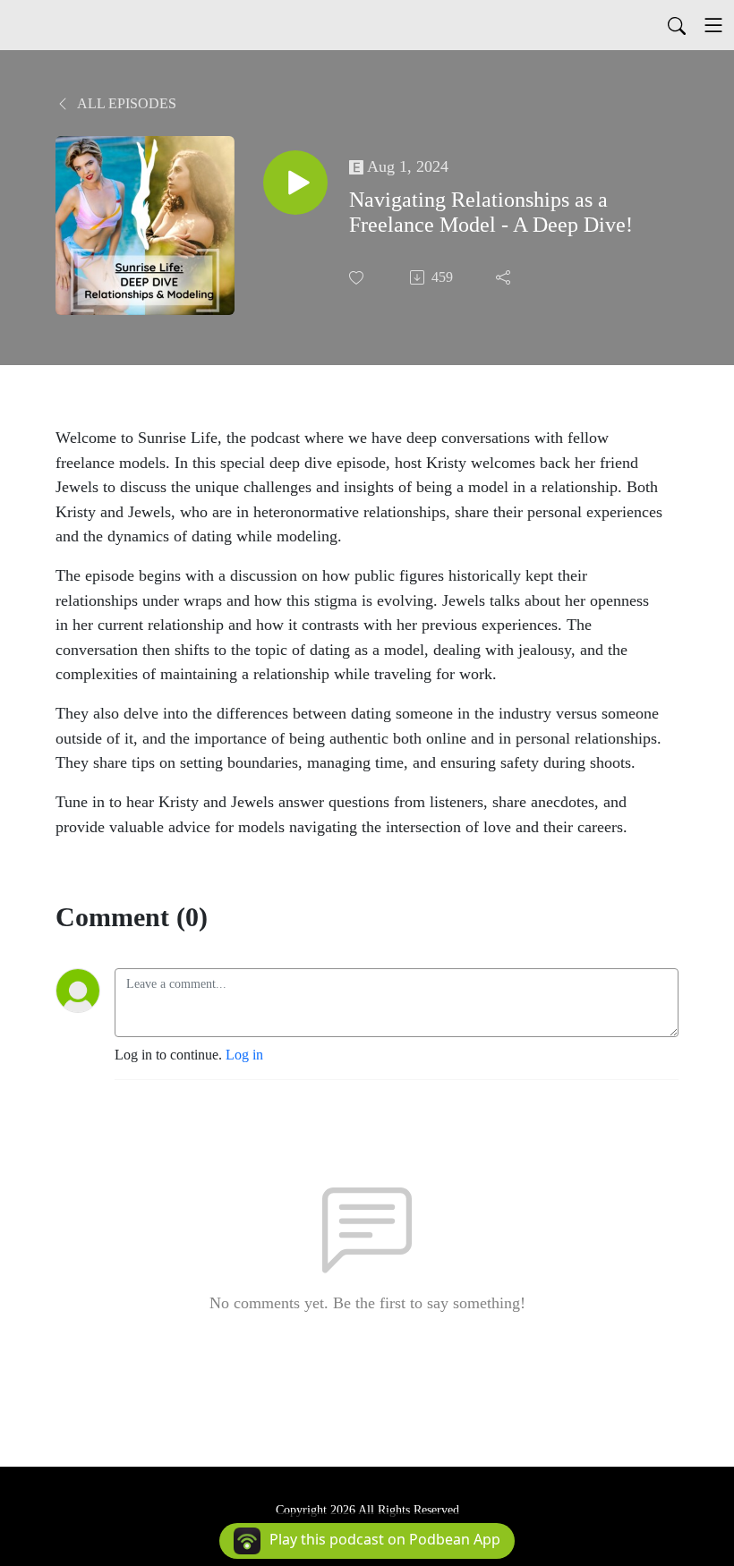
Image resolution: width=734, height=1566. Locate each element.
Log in (244, 1054)
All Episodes (125, 103)
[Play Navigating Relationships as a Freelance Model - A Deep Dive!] (295, 182)
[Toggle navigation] (713, 25)
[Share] (505, 277)
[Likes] (358, 277)
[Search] (677, 25)
